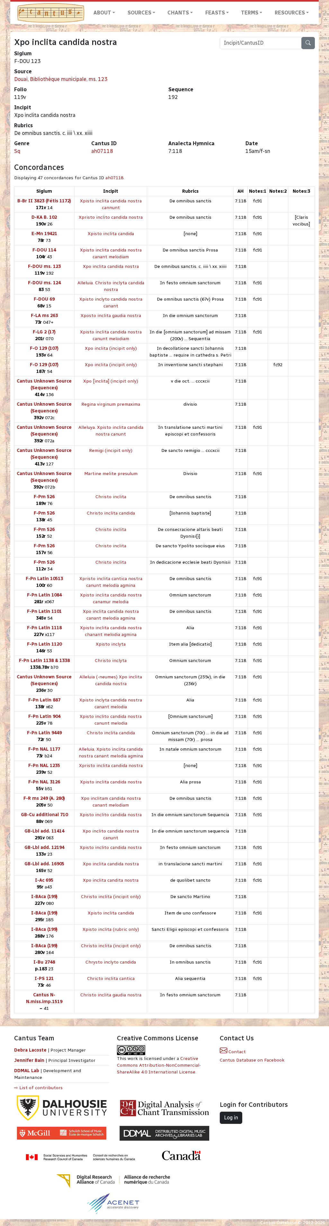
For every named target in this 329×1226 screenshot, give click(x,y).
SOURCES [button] (139, 13)
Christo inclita (110, 496)
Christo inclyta (111, 660)
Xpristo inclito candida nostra (111, 217)
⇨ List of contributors (38, 1087)
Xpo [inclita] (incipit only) (110, 381)
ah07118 (102, 151)
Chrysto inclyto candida (110, 962)
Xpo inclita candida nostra (111, 266)
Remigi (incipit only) (110, 450)
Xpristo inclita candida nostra (111, 765)
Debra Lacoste (30, 1050)
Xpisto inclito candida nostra (111, 814)
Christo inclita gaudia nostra (110, 995)
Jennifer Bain (30, 1060)
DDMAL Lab (26, 1070)
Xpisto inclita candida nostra (111, 782)
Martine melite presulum (111, 473)
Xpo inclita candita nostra (110, 880)
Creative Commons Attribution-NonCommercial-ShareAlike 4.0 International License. (159, 1065)
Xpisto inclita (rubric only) (111, 929)
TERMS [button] (249, 13)
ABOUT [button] (102, 13)
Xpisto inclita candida (111, 233)
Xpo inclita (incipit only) (111, 348)
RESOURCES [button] (290, 13)
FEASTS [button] (215, 13)
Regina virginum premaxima (110, 404)
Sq (17, 151)
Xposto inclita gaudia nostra (111, 315)
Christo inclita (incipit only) (111, 896)
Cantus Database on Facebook (252, 1060)
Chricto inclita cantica (111, 978)
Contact (236, 1051)
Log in (231, 1118)
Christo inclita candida (111, 513)
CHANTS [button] (178, 13)
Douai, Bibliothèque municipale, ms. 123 (61, 79)
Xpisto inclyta (111, 644)
